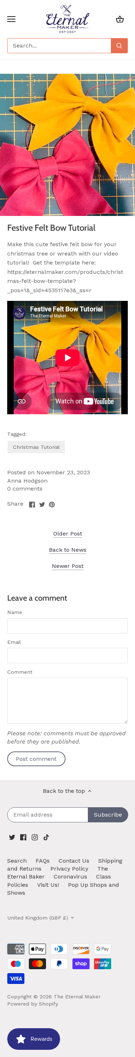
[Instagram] (35, 837)
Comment (19, 672)
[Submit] (119, 46)
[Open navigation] (11, 19)
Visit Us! (48, 884)
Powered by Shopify (32, 1004)
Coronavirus (70, 876)
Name (14, 612)
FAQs (43, 860)
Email (14, 642)
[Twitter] (12, 837)
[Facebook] (23, 837)
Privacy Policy (69, 868)
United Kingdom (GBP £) (37, 918)
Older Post (67, 533)
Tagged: (17, 434)
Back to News (67, 549)
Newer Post (68, 566)
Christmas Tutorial (36, 447)
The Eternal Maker (77, 996)
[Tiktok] (46, 837)
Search (17, 860)
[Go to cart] (120, 19)
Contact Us (74, 860)
